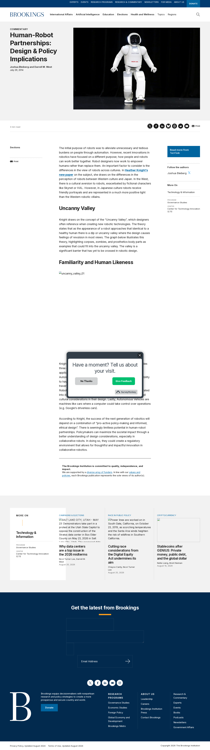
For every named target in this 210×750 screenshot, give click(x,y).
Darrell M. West (43, 66)
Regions (172, 14)
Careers (145, 703)
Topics (161, 14)
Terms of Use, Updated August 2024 (65, 746)
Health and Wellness (142, 14)
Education (108, 14)
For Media (166, 2)
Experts (74, 2)
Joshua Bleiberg (19, 66)
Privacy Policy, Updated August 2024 (28, 746)
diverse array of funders (99, 472)
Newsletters (152, 2)
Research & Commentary (128, 2)
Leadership (147, 699)
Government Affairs (183, 727)
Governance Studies (177, 202)
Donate (193, 3)
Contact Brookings (150, 717)
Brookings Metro (117, 726)
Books (176, 712)
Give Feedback (124, 381)
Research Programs (102, 2)
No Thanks (86, 381)
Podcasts (178, 717)
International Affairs (61, 14)
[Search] (198, 14)
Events (84, 2)
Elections (122, 14)
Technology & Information (181, 192)
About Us (179, 2)
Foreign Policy (115, 712)
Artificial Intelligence (88, 14)
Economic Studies (117, 707)
